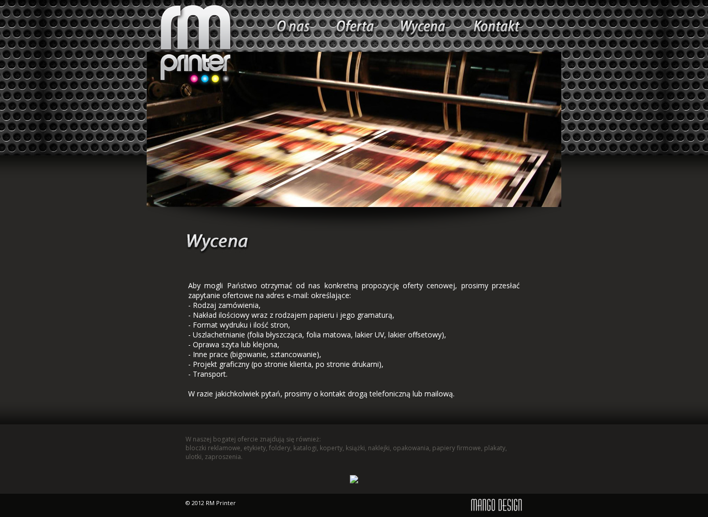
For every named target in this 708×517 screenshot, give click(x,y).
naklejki (379, 448)
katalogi (305, 448)
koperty (331, 448)
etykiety (255, 448)
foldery (279, 448)
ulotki (194, 456)
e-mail (297, 295)
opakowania (411, 448)
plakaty (494, 448)
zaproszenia (223, 456)
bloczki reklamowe (213, 448)
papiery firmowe (456, 448)
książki (355, 448)
